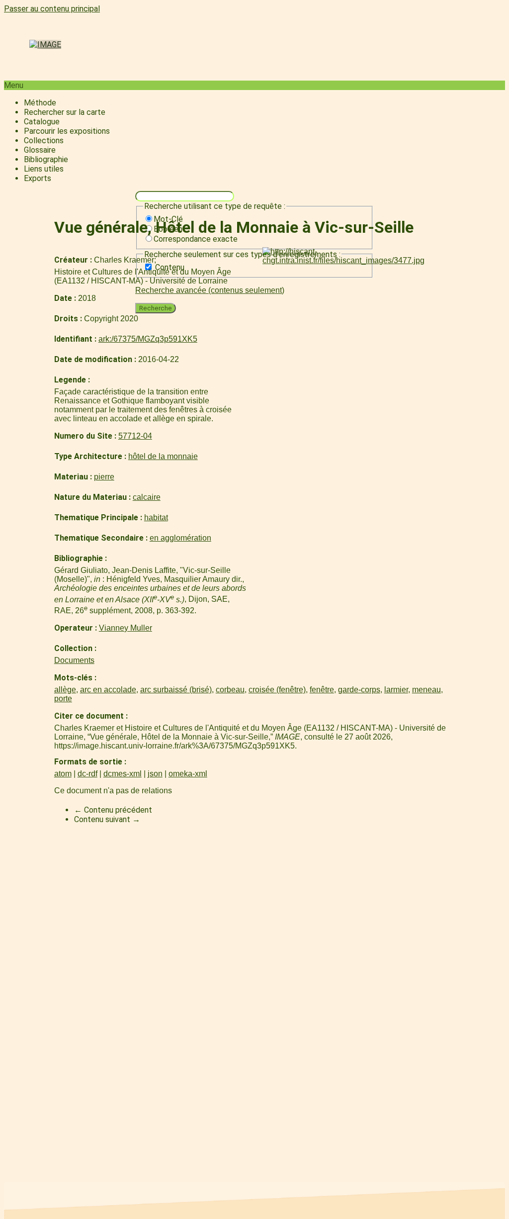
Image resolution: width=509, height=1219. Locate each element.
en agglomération (180, 538)
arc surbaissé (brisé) (176, 689)
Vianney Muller (125, 628)
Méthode (40, 102)
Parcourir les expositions (67, 131)
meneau (426, 689)
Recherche (155, 308)
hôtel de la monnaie (163, 456)
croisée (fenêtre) (277, 689)
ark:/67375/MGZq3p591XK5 (147, 339)
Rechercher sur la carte (64, 112)
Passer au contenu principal (52, 8)
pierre (104, 476)
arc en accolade (108, 689)
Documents (74, 660)
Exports (37, 178)
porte (63, 698)
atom (63, 773)
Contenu (169, 267)
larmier (396, 689)
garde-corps (359, 689)
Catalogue (42, 121)
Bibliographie (46, 159)
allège (65, 689)
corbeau (230, 689)
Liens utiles (44, 169)
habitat (156, 517)
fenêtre (322, 689)
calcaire (147, 497)
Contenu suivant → (107, 819)
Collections (44, 140)
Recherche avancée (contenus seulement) (209, 290)
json (155, 773)
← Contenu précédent (113, 810)
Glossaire (40, 150)
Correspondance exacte (196, 239)
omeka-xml (188, 773)
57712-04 (135, 436)
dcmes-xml (122, 773)
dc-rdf (87, 773)
